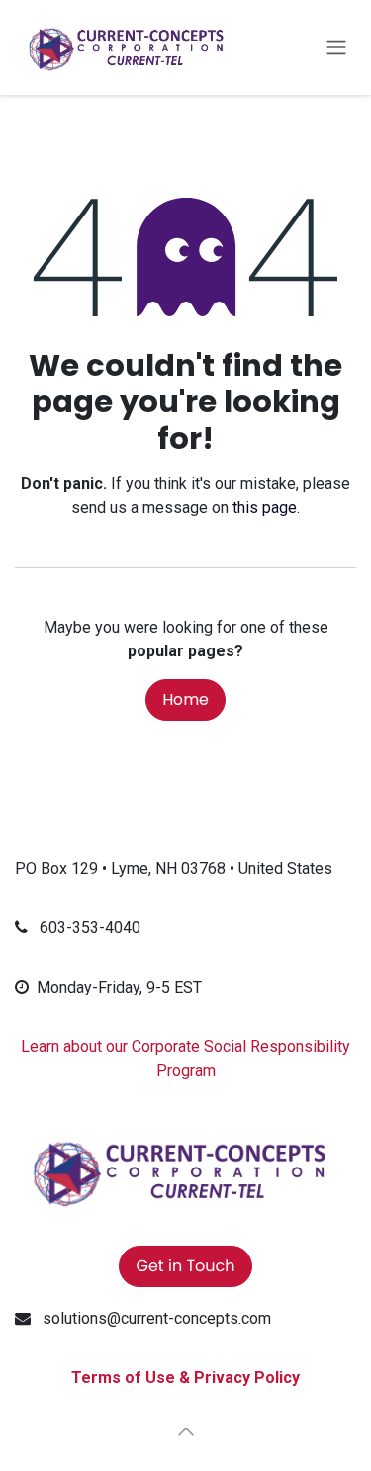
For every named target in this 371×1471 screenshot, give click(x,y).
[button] (186, 1431)
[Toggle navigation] (336, 48)
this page (264, 507)
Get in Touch (185, 1266)
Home (185, 699)
